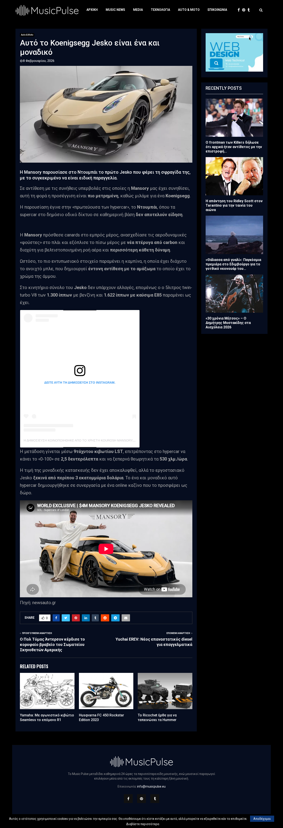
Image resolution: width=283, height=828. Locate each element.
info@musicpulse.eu (151, 786)
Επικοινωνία (217, 9)
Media (138, 9)
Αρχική (92, 9)
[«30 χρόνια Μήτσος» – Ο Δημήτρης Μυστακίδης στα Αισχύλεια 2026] (234, 293)
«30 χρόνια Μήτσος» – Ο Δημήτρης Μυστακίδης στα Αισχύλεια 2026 (228, 322)
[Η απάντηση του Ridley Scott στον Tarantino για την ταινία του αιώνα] (234, 176)
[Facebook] (240, 10)
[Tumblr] (250, 10)
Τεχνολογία (160, 9)
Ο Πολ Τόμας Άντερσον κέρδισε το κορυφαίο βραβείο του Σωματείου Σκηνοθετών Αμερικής (52, 644)
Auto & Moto (189, 9)
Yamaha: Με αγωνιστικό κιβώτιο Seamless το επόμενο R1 (47, 717)
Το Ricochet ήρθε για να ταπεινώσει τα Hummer (157, 717)
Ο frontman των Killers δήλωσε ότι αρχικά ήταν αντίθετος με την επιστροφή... (234, 146)
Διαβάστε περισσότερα (142, 824)
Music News (115, 9)
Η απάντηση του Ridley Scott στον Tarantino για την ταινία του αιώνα (234, 205)
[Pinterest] (245, 10)
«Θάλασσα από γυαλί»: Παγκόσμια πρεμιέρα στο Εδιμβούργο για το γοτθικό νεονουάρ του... (233, 264)
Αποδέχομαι (262, 818)
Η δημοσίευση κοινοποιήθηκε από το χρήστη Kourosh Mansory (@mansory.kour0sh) (97, 440)
